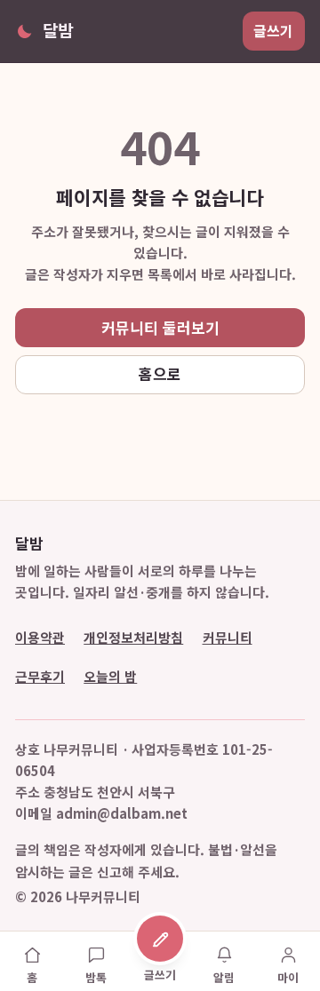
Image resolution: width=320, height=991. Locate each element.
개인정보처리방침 (133, 637)
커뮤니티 (227, 637)
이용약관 (40, 637)
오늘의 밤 (110, 676)
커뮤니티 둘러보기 (160, 327)
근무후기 (40, 676)
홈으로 (160, 373)
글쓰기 (273, 30)
